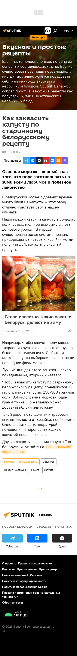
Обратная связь (13, 602)
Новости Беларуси (15, 469)
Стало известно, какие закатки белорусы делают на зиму (38, 319)
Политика (63, 527)
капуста (48, 469)
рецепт (35, 469)
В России (44, 527)
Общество (49, 461)
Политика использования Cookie (24, 587)
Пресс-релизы (27, 569)
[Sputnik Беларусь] (13, 32)
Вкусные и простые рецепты (21, 461)
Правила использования (35, 563)
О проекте (9, 563)
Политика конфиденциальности (24, 581)
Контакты (8, 569)
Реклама (36, 575)
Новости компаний (15, 575)
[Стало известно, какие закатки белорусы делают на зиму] (38, 283)
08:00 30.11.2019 (13, 152)
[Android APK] (15, 614)
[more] (70, 330)
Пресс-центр (48, 569)
